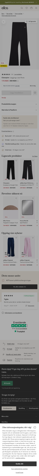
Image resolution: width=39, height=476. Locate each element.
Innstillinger (19, 472)
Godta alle (19, 464)
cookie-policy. (20, 458)
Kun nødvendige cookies (19, 469)
